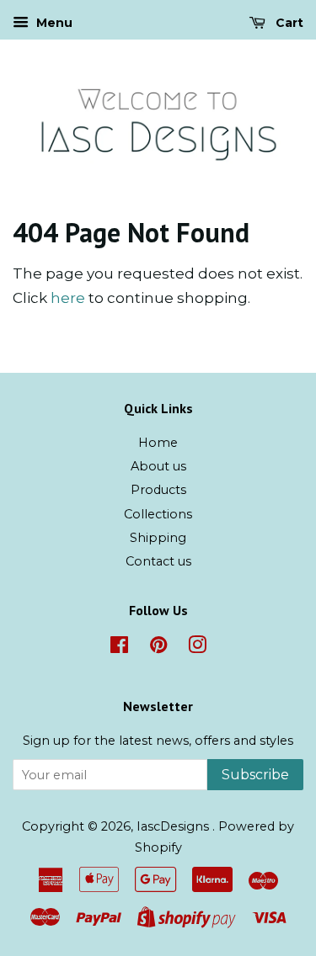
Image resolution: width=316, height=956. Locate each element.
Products (158, 489)
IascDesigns (174, 826)
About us (158, 466)
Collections (158, 514)
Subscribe (255, 775)
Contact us (158, 561)
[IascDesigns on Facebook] (119, 648)
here (68, 297)
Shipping (158, 537)
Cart (287, 22)
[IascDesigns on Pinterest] (158, 648)
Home (158, 442)
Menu (52, 22)
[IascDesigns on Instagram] (197, 648)
